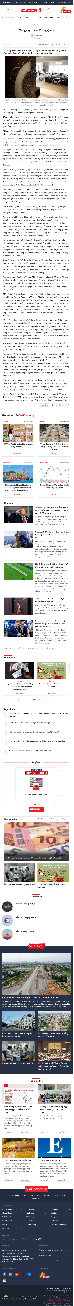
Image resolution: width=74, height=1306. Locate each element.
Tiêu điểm (10, 17)
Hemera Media (34, 1296)
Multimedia (10, 819)
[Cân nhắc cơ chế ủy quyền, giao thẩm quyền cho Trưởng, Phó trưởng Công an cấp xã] (54, 1050)
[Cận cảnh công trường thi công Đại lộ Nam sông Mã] (36, 973)
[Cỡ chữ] (8, 44)
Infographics (55, 818)
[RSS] (4, 1280)
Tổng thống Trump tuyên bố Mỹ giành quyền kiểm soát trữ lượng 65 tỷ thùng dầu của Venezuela (51, 510)
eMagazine (65, 818)
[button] (34, 699)
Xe (30, 2)
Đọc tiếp (8, 503)
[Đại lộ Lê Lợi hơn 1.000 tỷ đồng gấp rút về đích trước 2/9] (54, 1021)
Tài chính (27, 17)
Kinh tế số (37, 17)
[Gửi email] (60, 44)
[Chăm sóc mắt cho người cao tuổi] (18, 1050)
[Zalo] (29, 1274)
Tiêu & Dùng (20, 2)
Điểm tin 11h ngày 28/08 (25, 917)
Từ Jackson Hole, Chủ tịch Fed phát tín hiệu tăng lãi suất (50, 600)
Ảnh (3, 1238)
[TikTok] (23, 1274)
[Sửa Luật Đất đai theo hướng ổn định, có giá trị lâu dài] (18, 1021)
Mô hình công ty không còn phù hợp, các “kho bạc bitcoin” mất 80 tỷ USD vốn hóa (38, 714)
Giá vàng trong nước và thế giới (17, 1160)
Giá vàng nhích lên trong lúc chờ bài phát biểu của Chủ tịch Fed (34, 732)
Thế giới (19, 681)
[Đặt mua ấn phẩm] (65, 9)
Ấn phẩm (36, 762)
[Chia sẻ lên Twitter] (56, 44)
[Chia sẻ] (67, 44)
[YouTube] (17, 1274)
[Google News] (44, 44)
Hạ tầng (42, 421)
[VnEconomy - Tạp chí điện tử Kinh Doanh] (36, 1189)
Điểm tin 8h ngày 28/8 (24, 931)
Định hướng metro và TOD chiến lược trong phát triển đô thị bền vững (18, 1109)
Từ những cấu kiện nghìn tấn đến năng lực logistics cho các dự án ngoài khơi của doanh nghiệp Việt (18, 487)
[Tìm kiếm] (8, 9)
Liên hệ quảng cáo (54, 1259)
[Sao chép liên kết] (64, 44)
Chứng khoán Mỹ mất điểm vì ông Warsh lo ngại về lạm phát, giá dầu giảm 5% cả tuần (50, 624)
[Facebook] (4, 1274)
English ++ (61, 2)
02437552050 (46, 1255)
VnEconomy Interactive (50, 1160)
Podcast (47, 818)
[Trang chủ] (3, 17)
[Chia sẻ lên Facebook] (52, 44)
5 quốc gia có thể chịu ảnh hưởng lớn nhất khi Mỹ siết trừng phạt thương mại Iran (19, 686)
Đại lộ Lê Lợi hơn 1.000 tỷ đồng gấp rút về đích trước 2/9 (53, 1034)
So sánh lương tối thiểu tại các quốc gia (51, 885)
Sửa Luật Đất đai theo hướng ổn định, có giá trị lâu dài (17, 1034)
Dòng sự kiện (36, 1080)
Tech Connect (48, 2)
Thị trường (60, 17)
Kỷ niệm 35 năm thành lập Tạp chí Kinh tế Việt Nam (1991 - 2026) (53, 1109)
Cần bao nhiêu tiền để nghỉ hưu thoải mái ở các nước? (30, 750)
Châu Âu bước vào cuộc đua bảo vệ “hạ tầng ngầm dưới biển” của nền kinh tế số (52, 535)
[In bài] (4, 44)
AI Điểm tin (36, 896)
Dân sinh (5, 421)
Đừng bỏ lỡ (10, 658)
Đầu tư (18, 17)
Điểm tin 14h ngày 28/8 (25, 903)
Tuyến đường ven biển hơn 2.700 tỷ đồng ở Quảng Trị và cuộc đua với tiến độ (54, 446)
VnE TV (36, 2)
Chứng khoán (7, 2)
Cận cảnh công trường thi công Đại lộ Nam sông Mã (31, 997)
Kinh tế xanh (49, 17)
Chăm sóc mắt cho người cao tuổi (20, 884)
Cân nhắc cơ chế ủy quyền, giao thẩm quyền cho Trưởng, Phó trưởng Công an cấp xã (53, 1066)
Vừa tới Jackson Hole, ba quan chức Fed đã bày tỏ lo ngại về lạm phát (37, 741)
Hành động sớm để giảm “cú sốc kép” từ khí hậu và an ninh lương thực (51, 565)
